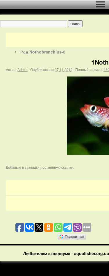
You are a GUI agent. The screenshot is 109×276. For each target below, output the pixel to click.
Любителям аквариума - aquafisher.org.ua (66, 253)
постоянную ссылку (56, 167)
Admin (22, 69)
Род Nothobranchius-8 (40, 52)
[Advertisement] (57, 40)
